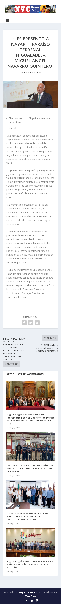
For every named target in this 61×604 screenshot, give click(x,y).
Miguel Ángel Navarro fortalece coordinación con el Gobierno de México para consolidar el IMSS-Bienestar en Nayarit (30, 419)
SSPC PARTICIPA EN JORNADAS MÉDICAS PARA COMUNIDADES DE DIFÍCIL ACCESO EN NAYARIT (29, 468)
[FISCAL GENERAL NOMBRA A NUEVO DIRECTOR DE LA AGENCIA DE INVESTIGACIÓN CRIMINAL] (30, 494)
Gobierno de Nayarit (30, 72)
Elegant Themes (28, 592)
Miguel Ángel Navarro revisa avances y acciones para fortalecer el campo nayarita (29, 564)
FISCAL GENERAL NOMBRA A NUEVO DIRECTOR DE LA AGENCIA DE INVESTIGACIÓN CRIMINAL (27, 516)
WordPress (30, 595)
